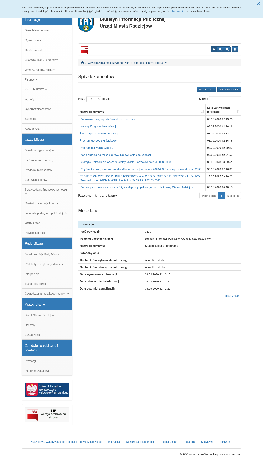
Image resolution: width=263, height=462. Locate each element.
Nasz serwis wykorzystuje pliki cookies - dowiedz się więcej (66, 442)
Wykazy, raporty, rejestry (40, 69)
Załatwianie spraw (36, 179)
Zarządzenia (33, 335)
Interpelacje (32, 274)
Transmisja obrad (35, 284)
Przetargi (31, 361)
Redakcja (189, 442)
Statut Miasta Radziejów (39, 315)
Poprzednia (209, 195)
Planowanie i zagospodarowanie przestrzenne (108, 119)
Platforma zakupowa (37, 371)
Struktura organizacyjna (39, 150)
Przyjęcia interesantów (38, 170)
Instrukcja (114, 442)
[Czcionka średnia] (220, 49)
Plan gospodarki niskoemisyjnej (99, 133)
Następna (233, 195)
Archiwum (225, 442)
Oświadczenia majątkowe (40, 203)
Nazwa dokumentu (92, 111)
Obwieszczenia (34, 50)
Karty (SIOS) (32, 128)
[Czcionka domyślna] (214, 49)
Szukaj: (203, 99)
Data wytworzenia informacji (218, 109)
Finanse (30, 79)
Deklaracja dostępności (140, 442)
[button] (258, 3)
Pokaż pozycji (94, 99)
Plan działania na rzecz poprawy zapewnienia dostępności (115, 155)
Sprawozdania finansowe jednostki (46, 189)
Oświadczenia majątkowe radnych (46, 293)
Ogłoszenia (32, 40)
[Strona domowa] (82, 63)
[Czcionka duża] (227, 49)
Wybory (30, 99)
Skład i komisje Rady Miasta (42, 254)
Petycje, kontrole (35, 232)
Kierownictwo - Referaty (39, 160)
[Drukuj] (235, 49)
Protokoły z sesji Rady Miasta (43, 264)
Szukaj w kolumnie (229, 89)
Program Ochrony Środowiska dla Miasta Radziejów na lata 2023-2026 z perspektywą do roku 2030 (140, 169)
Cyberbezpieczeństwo (38, 109)
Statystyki (207, 442)
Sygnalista (31, 119)
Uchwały (30, 325)
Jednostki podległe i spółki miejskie (46, 213)
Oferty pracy (33, 223)
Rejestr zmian (231, 295)
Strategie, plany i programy (42, 60)
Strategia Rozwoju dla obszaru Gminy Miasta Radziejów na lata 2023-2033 (125, 162)
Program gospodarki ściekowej (98, 140)
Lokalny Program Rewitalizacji (98, 126)
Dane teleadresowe (37, 30)
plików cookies (177, 11)
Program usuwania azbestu (96, 148)
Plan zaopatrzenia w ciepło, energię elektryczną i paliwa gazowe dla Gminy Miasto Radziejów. (137, 187)
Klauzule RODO (35, 89)
